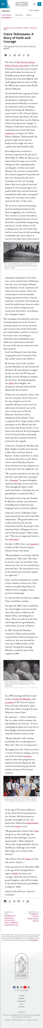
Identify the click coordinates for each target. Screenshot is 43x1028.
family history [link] (32, 823)
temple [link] (17, 826)
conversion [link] (13, 539)
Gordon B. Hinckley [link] (22, 699)
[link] (5, 901)
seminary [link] (27, 756)
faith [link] (16, 873)
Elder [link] (11, 383)
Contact (28, 15)
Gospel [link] (28, 859)
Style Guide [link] (34, 940)
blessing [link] (14, 480)
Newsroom (6, 11)
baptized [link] (34, 544)
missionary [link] (10, 133)
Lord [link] (36, 831)
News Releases (6, 15)
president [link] (9, 702)
